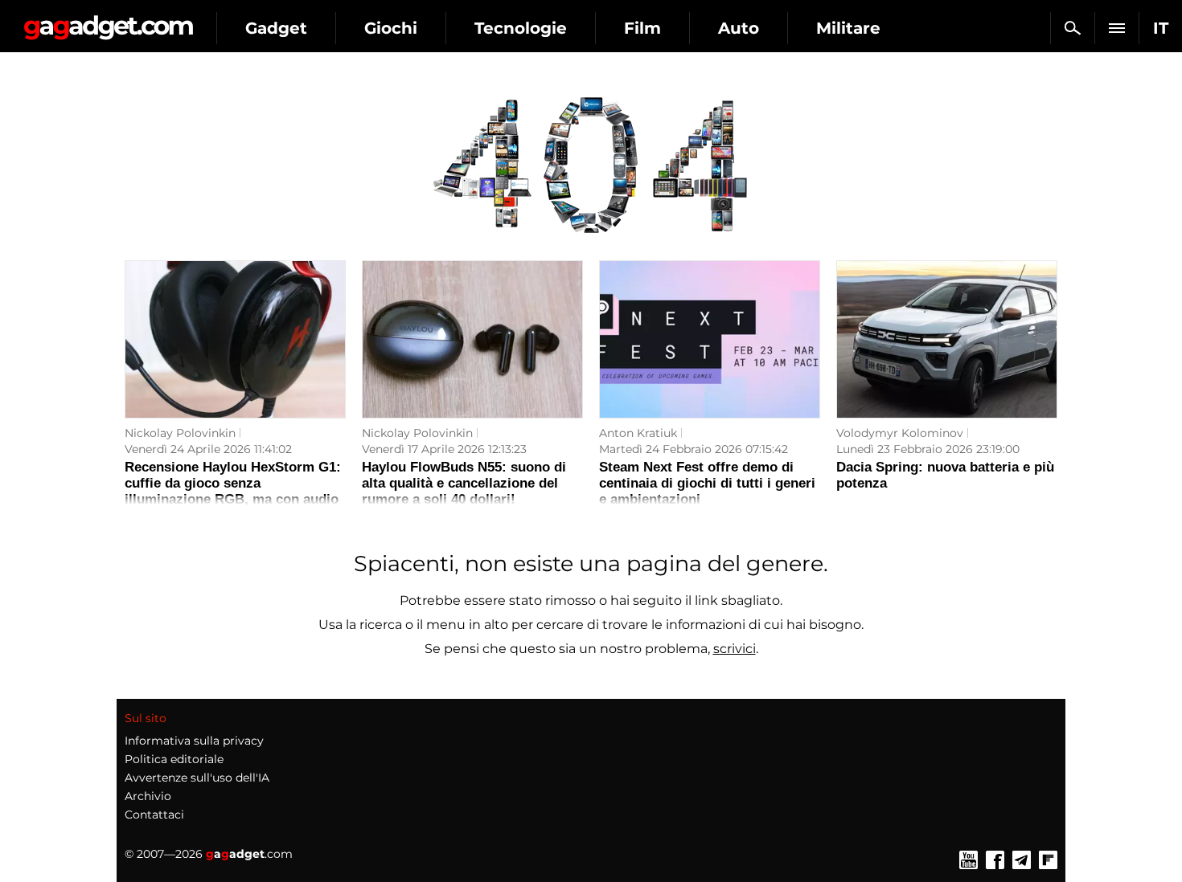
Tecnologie (520, 28)
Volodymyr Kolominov (899, 433)
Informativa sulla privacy (194, 740)
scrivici (734, 648)
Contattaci (154, 814)
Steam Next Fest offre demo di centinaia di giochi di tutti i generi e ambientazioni (707, 483)
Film (642, 28)
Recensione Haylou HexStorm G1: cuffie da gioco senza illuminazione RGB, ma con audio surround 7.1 (233, 491)
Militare (848, 28)
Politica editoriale (174, 759)
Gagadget (108, 21)
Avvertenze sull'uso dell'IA (197, 777)
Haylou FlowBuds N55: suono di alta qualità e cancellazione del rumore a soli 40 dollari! (464, 483)
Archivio (148, 796)
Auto (738, 28)
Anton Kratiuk (638, 433)
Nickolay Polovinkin (180, 433)
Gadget (276, 28)
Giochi (390, 28)
